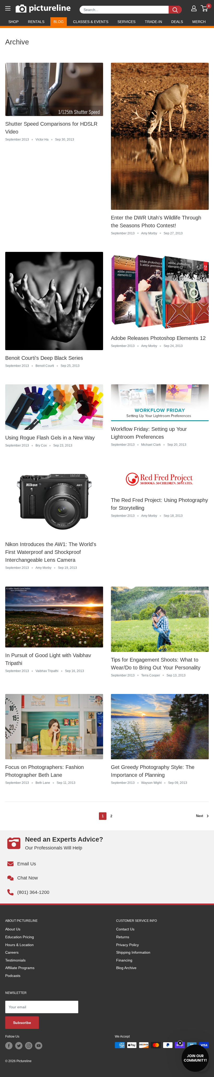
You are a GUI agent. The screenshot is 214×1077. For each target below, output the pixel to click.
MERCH (199, 22)
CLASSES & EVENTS (90, 22)
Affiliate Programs (19, 968)
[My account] (194, 8)
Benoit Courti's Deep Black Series (44, 358)
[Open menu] (7, 8)
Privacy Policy (127, 945)
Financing (124, 960)
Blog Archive (126, 968)
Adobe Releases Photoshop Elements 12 (158, 338)
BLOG (59, 22)
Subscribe (22, 1023)
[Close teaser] (180, 1043)
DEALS (177, 22)
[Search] (175, 10)
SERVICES (126, 22)
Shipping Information (133, 952)
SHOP (13, 22)
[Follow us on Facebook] (9, 1045)
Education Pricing (19, 937)
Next (199, 816)
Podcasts (12, 976)
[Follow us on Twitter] (18, 1045)
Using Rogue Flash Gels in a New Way (50, 438)
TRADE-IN (153, 22)
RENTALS (36, 22)
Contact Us (125, 929)
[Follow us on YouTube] (38, 1045)
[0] (204, 8)
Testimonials (15, 960)
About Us (12, 929)
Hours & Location (19, 945)
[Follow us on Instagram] (28, 1045)
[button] (195, 1058)
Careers (12, 952)
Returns (122, 937)
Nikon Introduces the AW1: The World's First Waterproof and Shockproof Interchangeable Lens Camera (50, 552)
